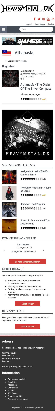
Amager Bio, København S (24, 251)
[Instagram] (43, 19)
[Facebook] (35, 19)
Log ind (29, 24)
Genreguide (13, 387)
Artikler (11, 390)
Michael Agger (29, 74)
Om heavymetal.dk (17, 379)
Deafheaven (23, 244)
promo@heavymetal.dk (20, 366)
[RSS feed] (53, 19)
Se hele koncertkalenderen (27, 261)
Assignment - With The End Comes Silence (34, 173)
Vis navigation (3, 29)
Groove (31, 76)
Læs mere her (27, 326)
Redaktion (12, 382)
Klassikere (12, 384)
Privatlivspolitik (15, 396)
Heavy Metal (20, 60)
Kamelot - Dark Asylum (32, 204)
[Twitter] (39, 19)
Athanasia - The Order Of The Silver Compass (35, 86)
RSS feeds (12, 393)
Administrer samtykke (18, 398)
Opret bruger (40, 24)
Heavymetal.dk (27, 8)
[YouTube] (48, 19)
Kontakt (51, 24)
